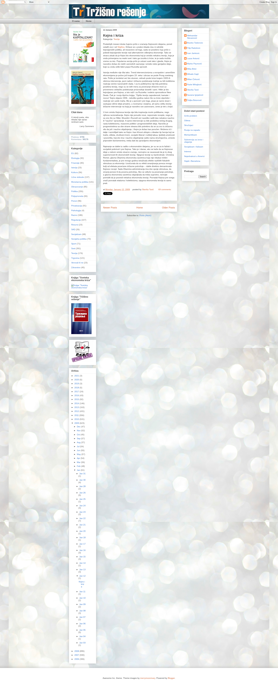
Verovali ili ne (77, 262)
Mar (79, 462)
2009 (77, 423)
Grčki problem (190, 116)
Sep (79, 438)
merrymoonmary (147, 678)
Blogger (171, 678)
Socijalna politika (78, 239)
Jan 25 (82, 499)
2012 (77, 411)
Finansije (75, 163)
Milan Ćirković (193, 79)
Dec (79, 426)
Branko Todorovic (195, 43)
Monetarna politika (79, 182)
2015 (77, 399)
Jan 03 (82, 643)
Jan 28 (82, 486)
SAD (73, 229)
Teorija (117, 39)
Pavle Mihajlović (194, 84)
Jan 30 (82, 480)
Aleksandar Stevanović (192, 36)
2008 (77, 651)
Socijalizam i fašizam (193, 147)
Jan (79, 470)
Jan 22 (82, 518)
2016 (77, 395)
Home (89, 21)
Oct (79, 434)
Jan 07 (82, 617)
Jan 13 (82, 569)
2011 (76, 415)
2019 (77, 383)
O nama (76, 21)
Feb (79, 466)
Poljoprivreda (77, 196)
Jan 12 (82, 576)
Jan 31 (82, 473)
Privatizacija (76, 206)
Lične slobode (77, 177)
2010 (77, 419)
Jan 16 (82, 550)
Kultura (74, 172)
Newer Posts (110, 207)
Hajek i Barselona (192, 161)
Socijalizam (76, 234)
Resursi (74, 225)
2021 (77, 376)
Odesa (187, 120)
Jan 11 (82, 591)
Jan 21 (82, 525)
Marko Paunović (194, 63)
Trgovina (75, 258)
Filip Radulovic (193, 48)
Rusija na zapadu (192, 130)
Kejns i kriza (113, 35)
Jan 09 (82, 604)
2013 (77, 407)
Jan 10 (82, 598)
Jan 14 (82, 563)
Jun (79, 450)
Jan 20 (82, 531)
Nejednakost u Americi (194, 156)
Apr (79, 458)
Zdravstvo (75, 267)
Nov (79, 430)
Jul (78, 446)
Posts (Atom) (145, 215)
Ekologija (75, 158)
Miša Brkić (191, 69)
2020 (77, 379)
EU (72, 153)
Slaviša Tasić (193, 90)
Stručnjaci (188, 125)
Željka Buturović (194, 100)
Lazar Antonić (193, 58)
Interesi (187, 151)
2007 (77, 655)
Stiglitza (121, 47)
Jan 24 (82, 505)
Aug (79, 442)
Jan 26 (82, 493)
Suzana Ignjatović (195, 95)
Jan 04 (82, 636)
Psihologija (76, 210)
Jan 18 (82, 537)
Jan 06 (82, 623)
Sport (73, 243)
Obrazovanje (77, 187)
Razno (74, 215)
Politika (74, 191)
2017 (77, 391)
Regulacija (76, 220)
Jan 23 (82, 512)
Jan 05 (82, 630)
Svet (73, 248)
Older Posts (168, 207)
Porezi (74, 201)
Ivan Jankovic (193, 53)
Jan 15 (82, 556)
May (79, 454)
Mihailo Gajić (193, 74)
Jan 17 (82, 544)
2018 (77, 387)
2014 (77, 403)
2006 (77, 659)
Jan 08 (82, 610)
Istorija (74, 167)
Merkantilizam (190, 135)
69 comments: (164, 189)
